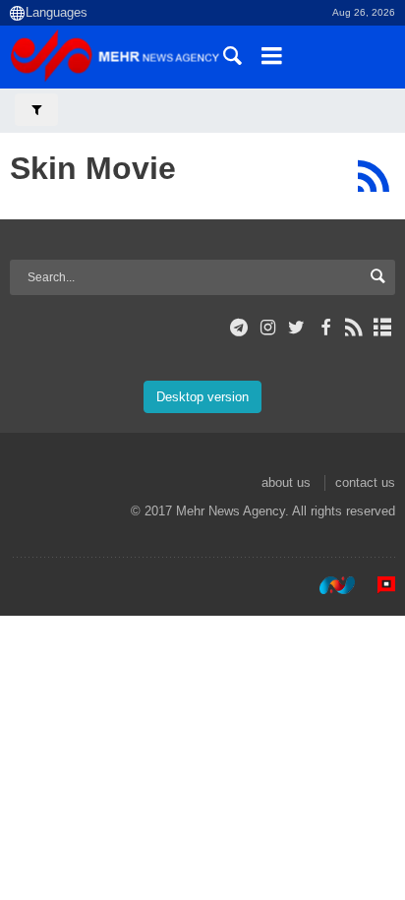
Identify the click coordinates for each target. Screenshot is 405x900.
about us (286, 482)
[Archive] (383, 327)
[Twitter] (296, 327)
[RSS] (373, 176)
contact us (365, 482)
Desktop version (202, 397)
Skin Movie (93, 168)
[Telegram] (239, 327)
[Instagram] (268, 327)
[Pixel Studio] (376, 585)
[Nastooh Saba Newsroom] (327, 585)
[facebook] (325, 327)
